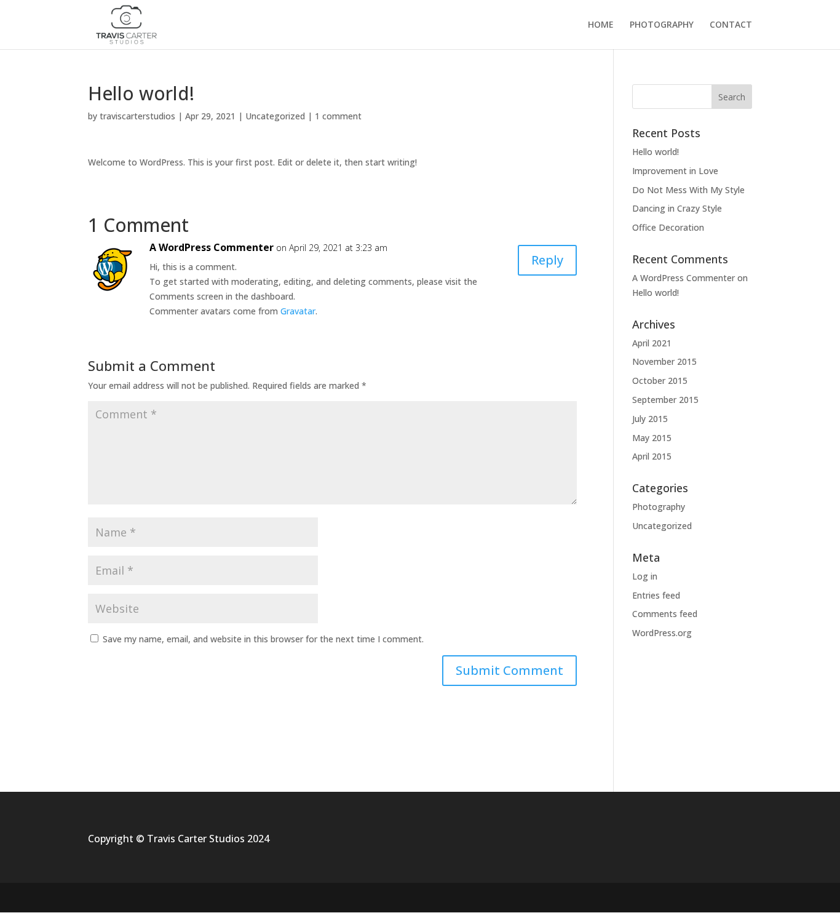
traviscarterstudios (137, 116)
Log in (644, 576)
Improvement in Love (675, 171)
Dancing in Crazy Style (677, 208)
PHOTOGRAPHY (662, 25)
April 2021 (652, 343)
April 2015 (652, 456)
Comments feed (664, 614)
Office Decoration (668, 227)
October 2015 (659, 380)
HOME (601, 25)
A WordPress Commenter (211, 247)
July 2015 (650, 419)
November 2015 (664, 361)
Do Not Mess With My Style (688, 190)
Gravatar (297, 311)
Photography (658, 506)
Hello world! (655, 151)
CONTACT (731, 25)
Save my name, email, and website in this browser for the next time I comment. (263, 639)
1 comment (338, 116)
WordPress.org (662, 633)
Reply (547, 260)
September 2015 (665, 399)
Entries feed (656, 595)
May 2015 (652, 438)
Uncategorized (275, 116)
